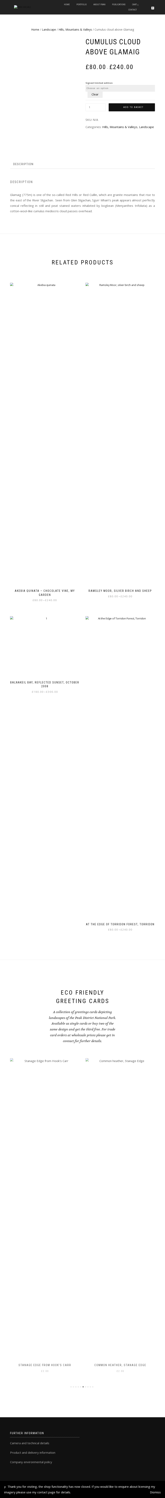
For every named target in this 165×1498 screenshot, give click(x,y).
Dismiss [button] (155, 1492)
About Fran (99, 4)
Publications (118, 4)
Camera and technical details (29, 1443)
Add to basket (133, 107)
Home (67, 4)
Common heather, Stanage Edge (120, 1365)
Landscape (49, 29)
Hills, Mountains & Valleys (75, 29)
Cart (134, 4)
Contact (132, 9)
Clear (95, 94)
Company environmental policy (31, 1462)
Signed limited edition (99, 83)
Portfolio (81, 4)
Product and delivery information (32, 1452)
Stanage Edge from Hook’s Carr (45, 1365)
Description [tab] (23, 164)
